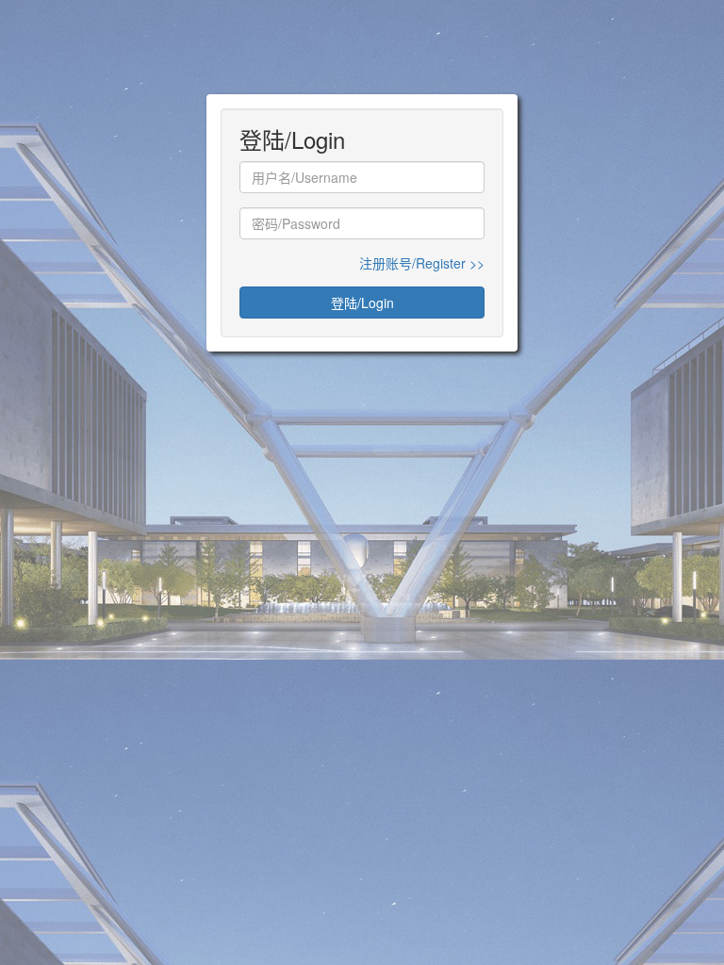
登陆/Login (362, 302)
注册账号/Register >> (422, 263)
